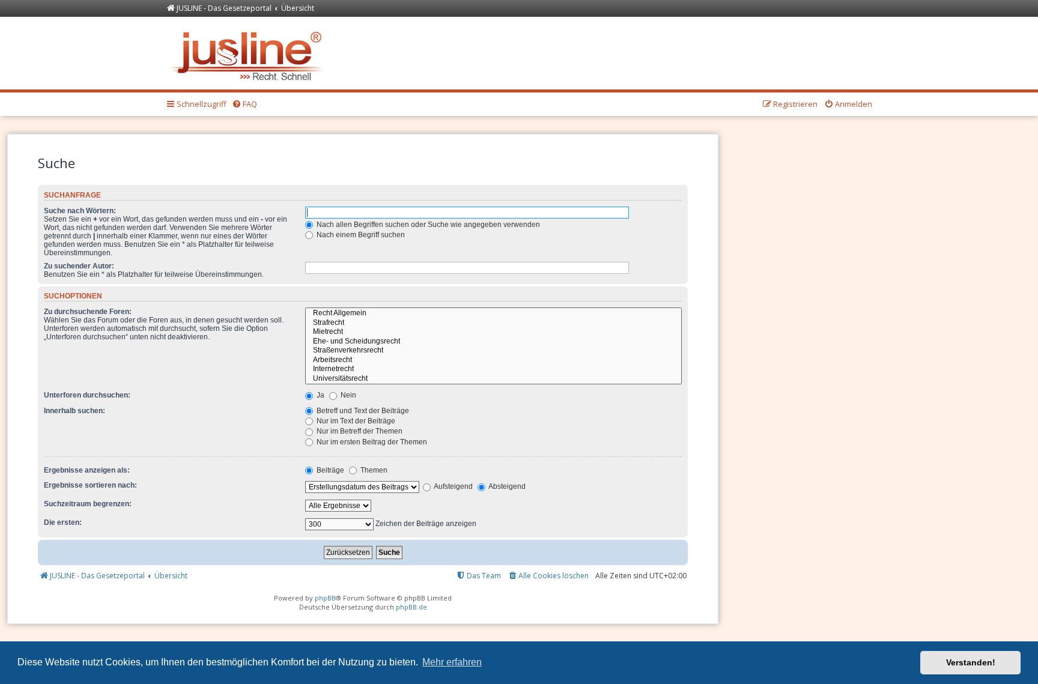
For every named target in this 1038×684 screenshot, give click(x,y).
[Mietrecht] (493, 332)
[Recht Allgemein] (493, 313)
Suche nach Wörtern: (80, 211)
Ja (319, 395)
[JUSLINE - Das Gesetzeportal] (250, 53)
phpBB (325, 597)
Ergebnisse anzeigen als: (87, 470)
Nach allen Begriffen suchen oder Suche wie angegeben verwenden (427, 224)
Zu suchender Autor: (79, 266)
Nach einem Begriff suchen (360, 235)
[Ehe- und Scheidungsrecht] (493, 342)
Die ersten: (63, 522)
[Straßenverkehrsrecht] (493, 351)
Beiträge (329, 470)
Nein (347, 395)
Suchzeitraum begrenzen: (88, 504)
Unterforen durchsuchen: (87, 395)
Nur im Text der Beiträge (355, 421)
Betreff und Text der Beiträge (362, 411)
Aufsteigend (452, 486)
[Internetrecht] (493, 369)
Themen (373, 470)
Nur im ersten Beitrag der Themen (371, 442)
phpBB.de (411, 606)
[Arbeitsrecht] (493, 360)
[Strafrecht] (493, 323)
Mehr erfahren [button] (452, 662)
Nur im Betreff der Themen (358, 431)
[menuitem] (244, 104)
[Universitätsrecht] (493, 379)
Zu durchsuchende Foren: (88, 311)
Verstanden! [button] (970, 662)
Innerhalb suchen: (74, 411)
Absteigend (506, 486)
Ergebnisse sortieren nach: (90, 485)
